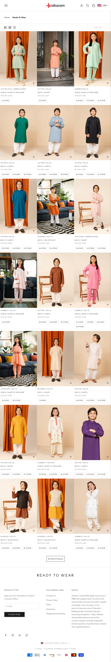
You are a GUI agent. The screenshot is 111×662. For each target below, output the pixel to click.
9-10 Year (90, 548)
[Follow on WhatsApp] (26, 635)
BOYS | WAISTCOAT (47, 240)
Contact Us (51, 595)
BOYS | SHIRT (44, 92)
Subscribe (14, 614)
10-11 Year (101, 548)
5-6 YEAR (79, 322)
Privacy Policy (52, 600)
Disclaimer (50, 609)
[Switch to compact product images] (14, 27)
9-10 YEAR (90, 100)
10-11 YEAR (101, 100)
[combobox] (103, 5)
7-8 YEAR (90, 322)
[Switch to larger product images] (5, 27)
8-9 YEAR (5, 100)
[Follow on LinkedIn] (19, 635)
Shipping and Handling (55, 613)
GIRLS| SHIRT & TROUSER (12, 92)
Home (7, 17)
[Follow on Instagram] (12, 635)
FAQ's (48, 604)
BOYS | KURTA (7, 166)
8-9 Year (79, 548)
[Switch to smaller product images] (10, 27)
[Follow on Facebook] (5, 635)
